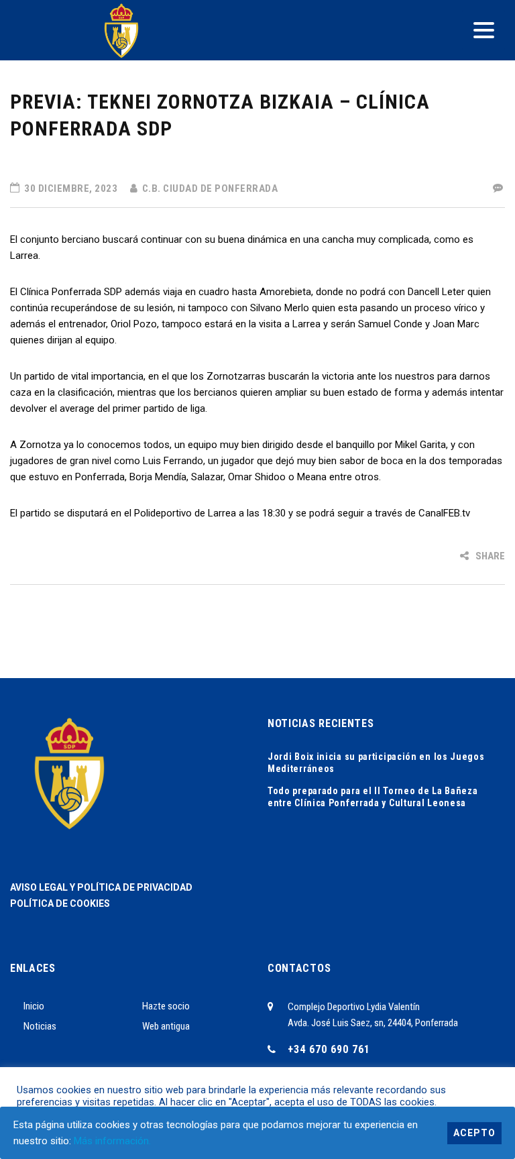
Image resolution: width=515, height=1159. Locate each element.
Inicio (33, 1006)
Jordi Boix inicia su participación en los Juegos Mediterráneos (376, 762)
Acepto (474, 1132)
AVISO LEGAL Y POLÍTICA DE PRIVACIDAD (101, 887)
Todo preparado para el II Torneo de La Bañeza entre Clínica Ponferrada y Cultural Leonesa (373, 796)
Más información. (112, 1141)
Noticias (39, 1026)
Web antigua (166, 1026)
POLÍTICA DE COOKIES (60, 903)
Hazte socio (166, 1006)
